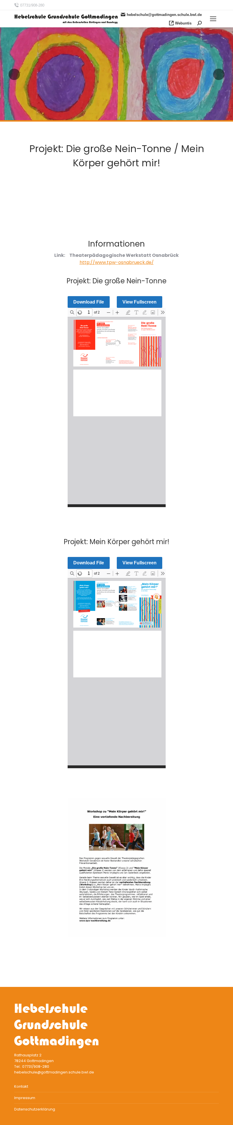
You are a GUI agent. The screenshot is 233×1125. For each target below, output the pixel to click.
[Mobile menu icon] (213, 18)
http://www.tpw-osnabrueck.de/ (117, 262)
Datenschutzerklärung (34, 1109)
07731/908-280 (32, 5)
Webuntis (183, 23)
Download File (88, 302)
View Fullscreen (139, 302)
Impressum (24, 1098)
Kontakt (21, 1086)
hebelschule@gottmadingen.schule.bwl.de (164, 15)
